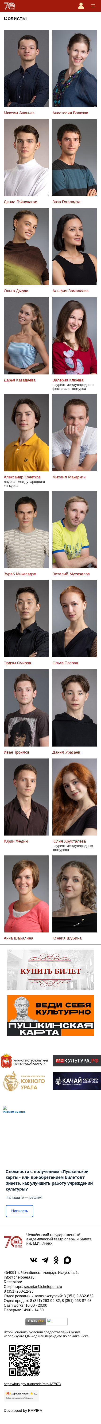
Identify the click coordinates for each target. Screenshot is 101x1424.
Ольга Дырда (16, 291)
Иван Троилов (16, 752)
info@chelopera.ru (19, 1277)
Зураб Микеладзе (20, 574)
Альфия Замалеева (70, 291)
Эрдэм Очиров (17, 663)
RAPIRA (35, 1411)
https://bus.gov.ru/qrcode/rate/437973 (32, 1384)
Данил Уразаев (66, 752)
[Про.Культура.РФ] (77, 1060)
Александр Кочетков (22, 477)
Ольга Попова (65, 663)
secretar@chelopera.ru (43, 1287)
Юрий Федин (16, 841)
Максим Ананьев (19, 113)
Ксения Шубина (67, 938)
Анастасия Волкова (70, 113)
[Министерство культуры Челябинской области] (24, 1060)
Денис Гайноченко (20, 202)
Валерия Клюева (67, 380)
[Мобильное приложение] (77, 1081)
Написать (19, 1211)
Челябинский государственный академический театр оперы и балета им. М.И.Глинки (59, 1239)
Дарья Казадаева (19, 380)
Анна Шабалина (18, 938)
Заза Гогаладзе (66, 202)
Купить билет (50, 971)
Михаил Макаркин (68, 477)
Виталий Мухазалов (71, 574)
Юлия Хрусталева (69, 841)
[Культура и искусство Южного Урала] (24, 1081)
